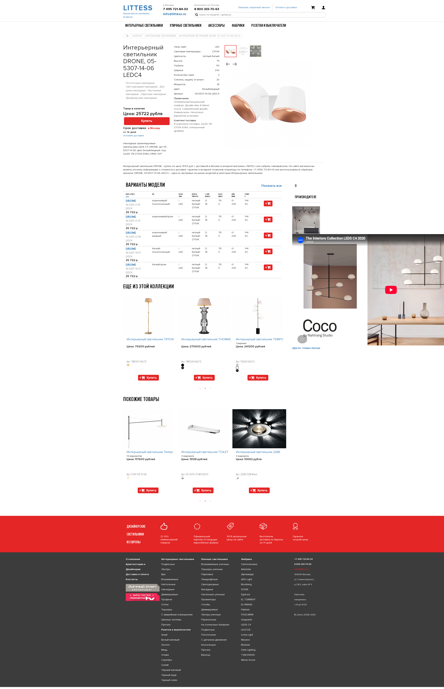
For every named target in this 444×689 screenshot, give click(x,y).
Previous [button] (125, 293)
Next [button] (125, 382)
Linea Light (247, 634)
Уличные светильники (185, 25)
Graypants (246, 619)
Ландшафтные (209, 579)
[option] (150, 339)
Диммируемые (169, 594)
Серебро (166, 659)
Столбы (205, 604)
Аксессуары (216, 25)
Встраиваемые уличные (215, 564)
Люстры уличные (211, 614)
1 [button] (200, 388)
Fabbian (245, 609)
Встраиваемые (169, 579)
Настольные (168, 584)
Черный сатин (169, 680)
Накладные (167, 589)
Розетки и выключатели (268, 25)
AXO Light (246, 579)
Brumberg (246, 584)
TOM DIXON (248, 654)
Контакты (132, 579)
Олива (165, 654)
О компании (133, 559)
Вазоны (205, 654)
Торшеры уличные (212, 569)
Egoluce (245, 594)
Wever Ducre (248, 659)
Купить (146, 121)
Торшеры (166, 609)
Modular (245, 644)
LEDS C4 (246, 624)
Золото (165, 644)
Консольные (208, 644)
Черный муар (169, 675)
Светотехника (249, 564)
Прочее (165, 624)
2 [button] (205, 388)
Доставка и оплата (137, 574)
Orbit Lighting (248, 649)
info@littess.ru (174, 14)
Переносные (208, 619)
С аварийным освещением (177, 614)
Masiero (245, 639)
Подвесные (168, 564)
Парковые (207, 574)
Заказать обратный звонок (254, 7)
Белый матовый (170, 639)
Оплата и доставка (286, 7)
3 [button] (210, 388)
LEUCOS (245, 629)
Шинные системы (171, 619)
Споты (165, 604)
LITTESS (137, 8)
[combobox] (155, 128)
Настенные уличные (213, 594)
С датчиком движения (214, 639)
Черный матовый (171, 670)
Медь (164, 649)
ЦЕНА (127, 197)
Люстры (165, 569)
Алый (164, 634)
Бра (163, 574)
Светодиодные (210, 584)
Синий (165, 664)
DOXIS (244, 589)
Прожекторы (208, 599)
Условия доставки (133, 135)
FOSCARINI (247, 614)
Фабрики (238, 25)
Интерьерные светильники (144, 25)
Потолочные (208, 634)
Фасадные (207, 589)
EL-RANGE (246, 604)
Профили (166, 599)
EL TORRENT (248, 599)
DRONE (131, 201)
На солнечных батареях (215, 624)
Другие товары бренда (306, 347)
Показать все (271, 186)
